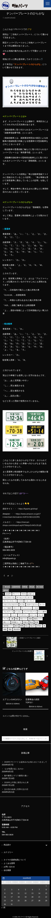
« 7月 (3, 908)
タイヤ (42, 604)
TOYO (24, 594)
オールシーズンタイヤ (25, 597)
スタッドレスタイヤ (10, 604)
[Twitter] (8, 576)
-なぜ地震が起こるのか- (14, 769)
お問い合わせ (9, 867)
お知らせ (31, 594)
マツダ (5, 619)
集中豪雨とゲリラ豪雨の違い (16, 776)
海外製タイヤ (8, 626)
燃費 (21, 626)
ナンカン (18, 612)
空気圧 (39, 626)
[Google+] (12, 576)
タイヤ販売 (7, 608)
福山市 (32, 626)
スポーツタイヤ (32, 604)
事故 (16, 619)
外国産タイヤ (16, 622)
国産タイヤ (38, 619)
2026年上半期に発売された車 (16, 782)
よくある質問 (9, 863)
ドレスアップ (8, 612)
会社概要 (7, 870)
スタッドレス (30, 601)
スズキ (20, 601)
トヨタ (35, 608)
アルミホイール (9, 597)
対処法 (25, 622)
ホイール (33, 615)
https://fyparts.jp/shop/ (28, 509)
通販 (10, 629)
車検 (5, 629)
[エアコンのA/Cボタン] (14, 684)
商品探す (7, 845)
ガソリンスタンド (9, 601)
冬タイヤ (23, 619)
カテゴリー (8, 852)
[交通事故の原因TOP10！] (37, 684)
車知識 (31, 587)
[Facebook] (4, 576)
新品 (31, 622)
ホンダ (40, 615)
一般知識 (6, 587)
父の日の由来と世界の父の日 (16, 789)
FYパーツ (16, 594)
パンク (14, 615)
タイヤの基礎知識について (15, 860)
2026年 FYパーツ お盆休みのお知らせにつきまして (25, 762)
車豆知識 (39, 587)
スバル (22, 604)
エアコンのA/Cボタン (12, 699)
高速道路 (17, 629)
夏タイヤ (6, 622)
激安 (16, 626)
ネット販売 (42, 612)
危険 (30, 619)
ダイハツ (16, 608)
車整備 (24, 587)
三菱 (11, 619)
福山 (26, 626)
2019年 (8, 594)
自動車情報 (16, 587)
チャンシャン (26, 608)
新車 (36, 622)
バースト (6, 615)
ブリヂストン (23, 615)
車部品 (5, 590)
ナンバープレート (29, 612)
